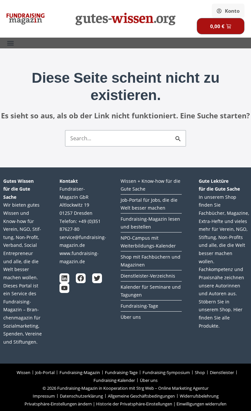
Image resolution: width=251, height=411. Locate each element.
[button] (10, 43)
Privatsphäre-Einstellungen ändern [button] (58, 404)
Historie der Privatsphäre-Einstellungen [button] (134, 404)
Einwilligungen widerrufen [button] (201, 404)
